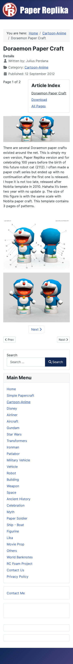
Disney (12, 408)
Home (11, 389)
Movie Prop (15, 544)
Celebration (16, 505)
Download (39, 100)
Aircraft (12, 421)
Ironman (13, 447)
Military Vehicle (18, 460)
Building (13, 479)
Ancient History (18, 499)
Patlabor (13, 454)
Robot (11, 473)
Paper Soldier (17, 518)
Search (12, 355)
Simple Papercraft (20, 395)
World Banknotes (20, 557)
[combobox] (26, 362)
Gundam (13, 428)
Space (11, 492)
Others (12, 551)
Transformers (17, 441)
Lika (10, 538)
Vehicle (12, 467)
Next (35, 329)
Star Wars (14, 434)
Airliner (12, 415)
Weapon (13, 486)
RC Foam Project (19, 564)
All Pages (38, 106)
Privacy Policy (17, 576)
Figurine (13, 531)
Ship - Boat (15, 525)
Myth (10, 512)
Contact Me (16, 593)
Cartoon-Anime (36, 67)
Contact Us (15, 570)
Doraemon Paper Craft (48, 93)
